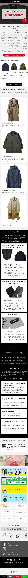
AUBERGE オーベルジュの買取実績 (14, 84)
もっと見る (14, 347)
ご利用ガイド (9, 543)
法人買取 (8, 547)
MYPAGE (10, 576)
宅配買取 (17, 576)
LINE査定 (24, 576)
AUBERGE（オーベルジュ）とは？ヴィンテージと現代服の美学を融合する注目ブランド (16, 446)
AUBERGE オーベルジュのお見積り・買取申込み (14, 55)
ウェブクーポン (10, 552)
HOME (3, 576)
